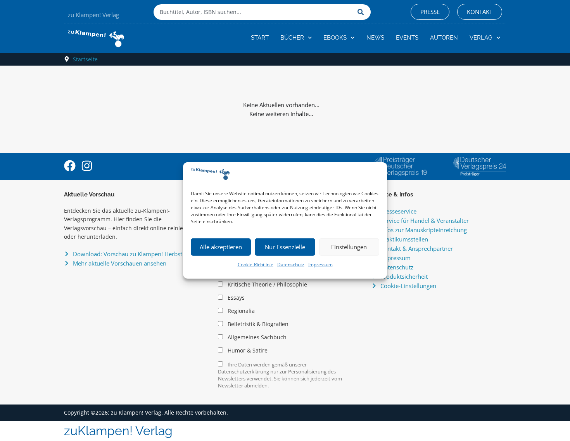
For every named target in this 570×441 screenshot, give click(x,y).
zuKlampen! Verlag (118, 431)
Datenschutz (290, 264)
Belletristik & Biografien (257, 324)
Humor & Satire (247, 350)
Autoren (444, 37)
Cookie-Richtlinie (255, 264)
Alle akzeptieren (221, 247)
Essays (235, 297)
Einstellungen (349, 247)
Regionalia (240, 310)
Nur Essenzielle (285, 247)
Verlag (481, 37)
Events (407, 37)
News (375, 37)
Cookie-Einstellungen (408, 286)
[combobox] (254, 12)
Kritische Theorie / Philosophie (266, 284)
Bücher (292, 37)
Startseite (85, 59)
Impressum (320, 264)
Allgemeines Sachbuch (256, 337)
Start (260, 37)
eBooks (335, 37)
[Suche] (362, 12)
